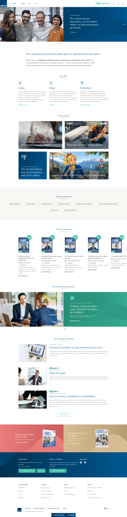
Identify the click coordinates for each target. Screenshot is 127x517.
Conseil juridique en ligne (94, 497)
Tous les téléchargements (48, 494)
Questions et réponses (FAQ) (95, 487)
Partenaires (21, 491)
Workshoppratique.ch (69, 494)
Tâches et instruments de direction (108, 204)
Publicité (90, 491)
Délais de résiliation (15, 204)
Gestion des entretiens (70, 210)
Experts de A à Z (46, 497)
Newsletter (21, 497)
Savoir (23, 3)
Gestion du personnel (63, 204)
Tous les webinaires (46, 491)
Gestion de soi (54, 210)
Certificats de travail (46, 204)
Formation (36, 3)
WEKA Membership (69, 487)
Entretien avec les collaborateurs (84, 204)
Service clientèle (92, 494)
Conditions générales (39, 508)
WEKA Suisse (22, 487)
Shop (29, 3)
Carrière (21, 494)
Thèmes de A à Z (46, 487)
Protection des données (54, 508)
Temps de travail (30, 204)
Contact (64, 508)
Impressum (28, 508)
